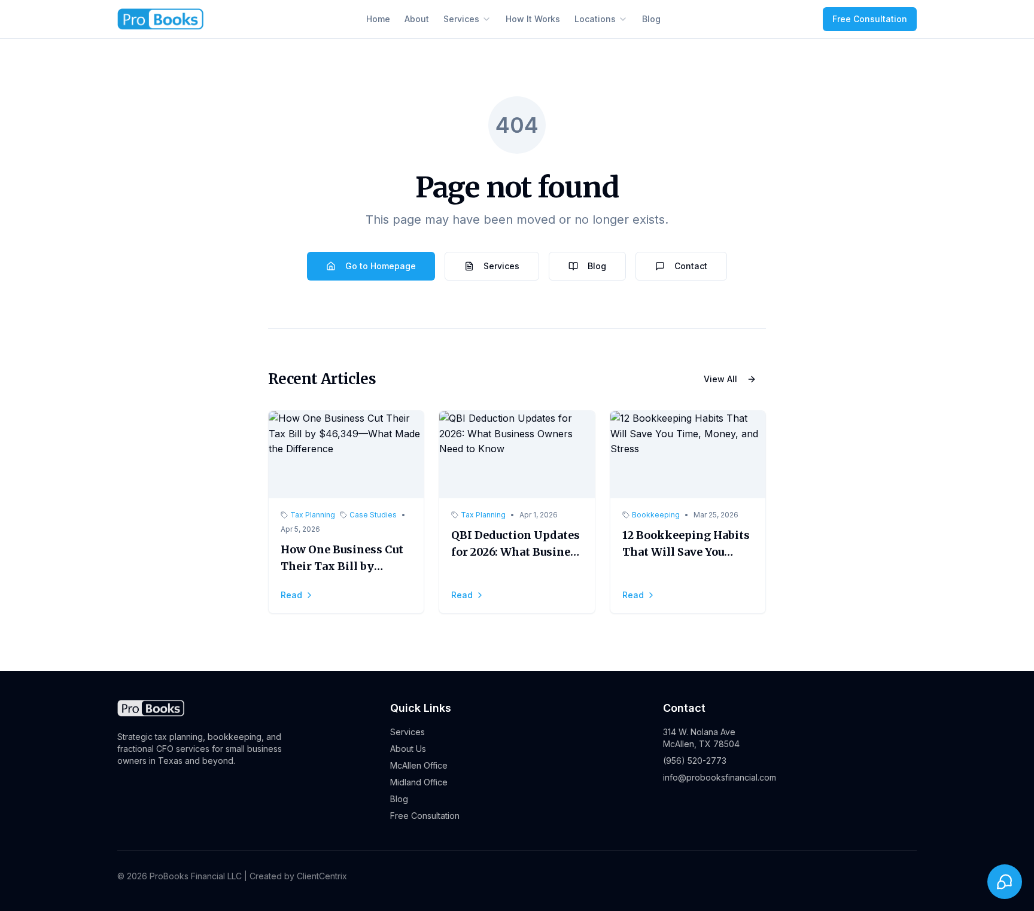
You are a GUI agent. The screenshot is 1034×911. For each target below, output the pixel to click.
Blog (651, 19)
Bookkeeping (656, 514)
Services (461, 19)
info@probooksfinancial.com (719, 777)
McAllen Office (419, 765)
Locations (595, 19)
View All (720, 379)
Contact (690, 266)
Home (378, 19)
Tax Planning (312, 514)
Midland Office (419, 782)
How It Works (533, 19)
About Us (408, 749)
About (417, 19)
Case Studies (373, 514)
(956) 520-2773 (694, 760)
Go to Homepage (380, 266)
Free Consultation (869, 19)
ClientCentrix (322, 876)
